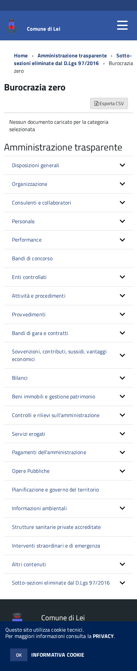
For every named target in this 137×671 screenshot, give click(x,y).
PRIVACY (103, 636)
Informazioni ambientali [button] (39, 508)
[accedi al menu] (122, 25)
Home (21, 55)
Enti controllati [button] (29, 277)
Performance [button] (27, 240)
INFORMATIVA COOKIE (57, 655)
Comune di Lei (43, 28)
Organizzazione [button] (29, 184)
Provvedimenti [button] (29, 314)
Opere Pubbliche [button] (31, 471)
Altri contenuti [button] (29, 564)
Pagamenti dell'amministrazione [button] (49, 452)
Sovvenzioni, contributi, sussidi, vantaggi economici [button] (59, 355)
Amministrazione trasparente (72, 55)
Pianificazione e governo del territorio (55, 489)
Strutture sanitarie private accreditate (56, 527)
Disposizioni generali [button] (35, 165)
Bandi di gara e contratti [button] (40, 333)
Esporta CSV (111, 103)
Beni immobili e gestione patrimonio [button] (53, 396)
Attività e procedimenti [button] (39, 296)
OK (19, 654)
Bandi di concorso (32, 258)
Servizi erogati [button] (28, 434)
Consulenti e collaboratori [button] (41, 203)
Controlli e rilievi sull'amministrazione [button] (55, 415)
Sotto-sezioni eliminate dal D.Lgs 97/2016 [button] (61, 583)
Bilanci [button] (20, 378)
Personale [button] (23, 221)
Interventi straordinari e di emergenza (56, 546)
